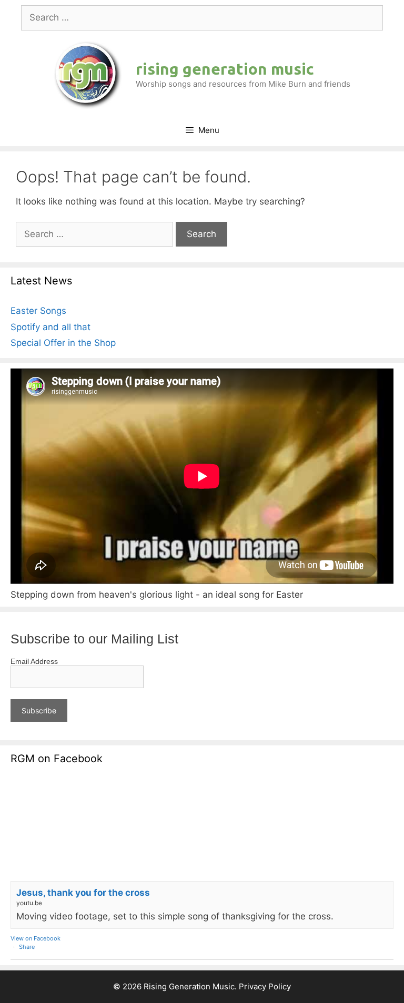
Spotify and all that (50, 327)
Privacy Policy (265, 986)
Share (27, 946)
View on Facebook (35, 938)
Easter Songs (38, 310)
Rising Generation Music (225, 69)
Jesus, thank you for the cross (83, 892)
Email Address (34, 661)
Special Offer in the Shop (63, 342)
